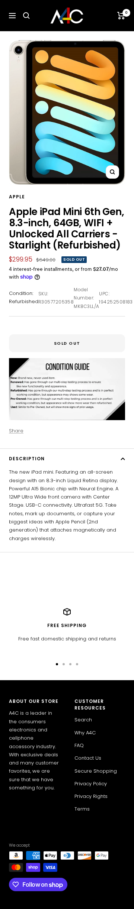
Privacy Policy (90, 783)
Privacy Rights (91, 796)
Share (16, 430)
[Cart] (121, 15)
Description (27, 458)
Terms (82, 808)
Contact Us (87, 758)
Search (83, 719)
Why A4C (85, 732)
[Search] (26, 15)
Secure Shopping (95, 771)
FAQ (79, 745)
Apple (17, 197)
